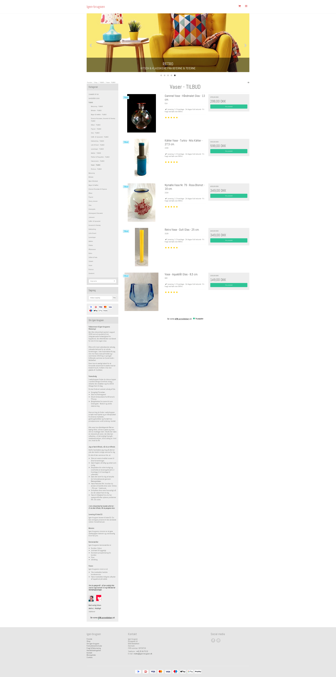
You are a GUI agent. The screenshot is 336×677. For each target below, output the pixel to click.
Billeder (91, 177)
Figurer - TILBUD (96, 129)
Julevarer (92, 217)
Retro (90, 253)
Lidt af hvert (92, 233)
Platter (91, 245)
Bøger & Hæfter (93, 185)
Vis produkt (229, 106)
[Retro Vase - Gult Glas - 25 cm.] (141, 248)
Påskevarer (92, 249)
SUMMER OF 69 (94, 94)
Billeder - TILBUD (96, 110)
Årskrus (91, 269)
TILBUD (91, 102)
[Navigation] (246, 6)
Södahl (91, 261)
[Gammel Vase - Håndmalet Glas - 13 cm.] (141, 114)
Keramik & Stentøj (95, 225)
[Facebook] (213, 640)
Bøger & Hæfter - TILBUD (98, 114)
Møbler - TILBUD (96, 153)
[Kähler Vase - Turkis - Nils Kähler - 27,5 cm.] (141, 159)
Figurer (91, 197)
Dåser (90, 193)
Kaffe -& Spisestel (94, 221)
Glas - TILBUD (95, 133)
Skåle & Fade (93, 257)
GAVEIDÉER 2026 (94, 98)
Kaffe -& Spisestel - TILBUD (99, 137)
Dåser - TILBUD (95, 125)
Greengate (92, 209)
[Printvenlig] (248, 82)
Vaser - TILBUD (95, 165)
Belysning (92, 173)
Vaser (90, 265)
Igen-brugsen (96, 6)
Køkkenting (92, 229)
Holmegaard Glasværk (96, 213)
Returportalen (96, 481)
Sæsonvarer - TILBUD (97, 161)
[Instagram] (218, 640)
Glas (90, 205)
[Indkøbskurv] (239, 6)
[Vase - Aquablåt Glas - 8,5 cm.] (141, 293)
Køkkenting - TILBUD (97, 141)
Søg (114, 297)
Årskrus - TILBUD (96, 169)
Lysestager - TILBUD (97, 149)
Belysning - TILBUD (97, 106)
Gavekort (91, 273)
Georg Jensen (93, 201)
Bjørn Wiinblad (93, 181)
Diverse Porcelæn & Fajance (98, 189)
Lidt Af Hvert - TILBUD (97, 145)
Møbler (91, 241)
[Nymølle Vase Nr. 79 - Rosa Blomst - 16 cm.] (141, 203)
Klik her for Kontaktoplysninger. (102, 588)
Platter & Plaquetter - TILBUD (100, 157)
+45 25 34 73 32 (142, 651)
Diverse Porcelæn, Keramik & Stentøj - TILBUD (103, 119)
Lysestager (92, 237)
